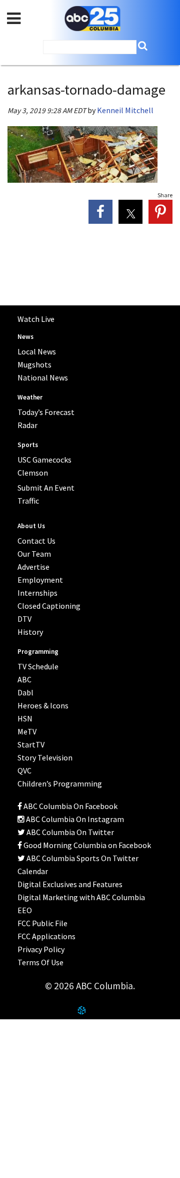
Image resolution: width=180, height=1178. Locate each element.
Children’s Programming (60, 783)
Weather (30, 397)
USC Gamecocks (45, 460)
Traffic (28, 501)
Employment (40, 580)
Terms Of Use (41, 962)
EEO (25, 910)
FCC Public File (43, 923)
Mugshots (35, 364)
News (26, 336)
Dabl (26, 692)
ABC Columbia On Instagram (74, 819)
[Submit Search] (143, 46)
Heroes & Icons (43, 705)
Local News (37, 351)
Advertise (34, 567)
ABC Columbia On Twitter (69, 832)
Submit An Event (46, 488)
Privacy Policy (41, 949)
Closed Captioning (49, 606)
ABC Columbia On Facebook (70, 806)
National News (43, 377)
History (30, 632)
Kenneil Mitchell (125, 110)
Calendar (33, 871)
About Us (26, 1031)
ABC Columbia (92, 19)
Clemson (33, 473)
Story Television (45, 757)
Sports (28, 445)
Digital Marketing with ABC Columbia (81, 897)
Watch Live (36, 319)
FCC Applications (47, 936)
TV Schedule (38, 666)
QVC (25, 770)
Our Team (34, 554)
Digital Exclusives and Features (70, 884)
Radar (28, 425)
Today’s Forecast (46, 412)
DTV (25, 619)
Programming (38, 651)
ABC (25, 679)
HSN (25, 718)
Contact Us (30, 1055)
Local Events (32, 1080)
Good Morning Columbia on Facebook (86, 845)
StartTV (31, 744)
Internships (38, 593)
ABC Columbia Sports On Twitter (81, 858)
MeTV (27, 731)
